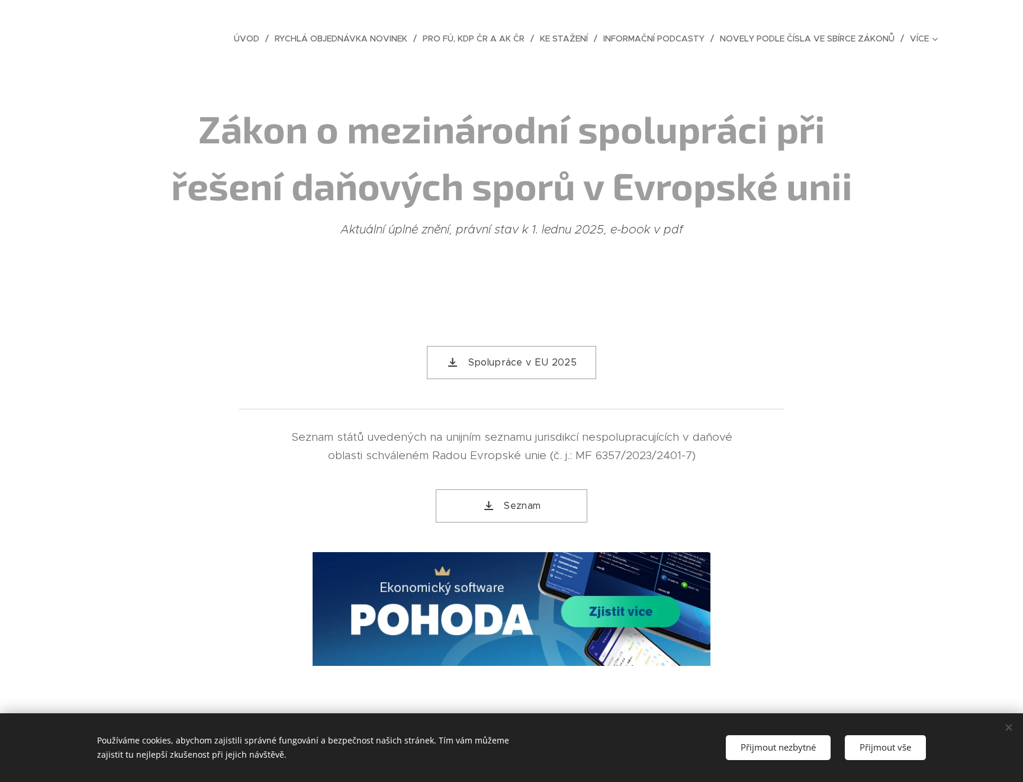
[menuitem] (250, 38)
